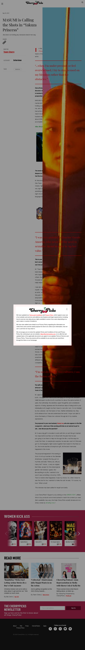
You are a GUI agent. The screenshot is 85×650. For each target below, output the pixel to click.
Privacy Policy (49, 315)
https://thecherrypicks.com (48, 334)
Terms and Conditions (35, 315)
